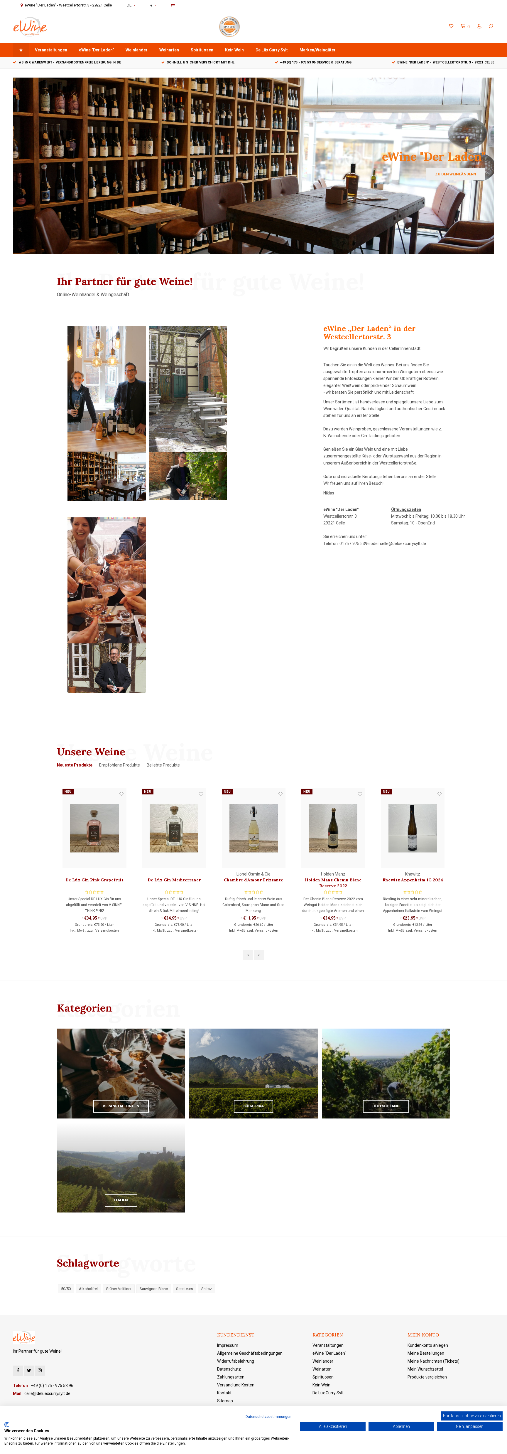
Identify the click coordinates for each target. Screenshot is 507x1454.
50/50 (66, 1289)
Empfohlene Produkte (119, 765)
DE (129, 5)
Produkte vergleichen (427, 1377)
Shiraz (206, 1289)
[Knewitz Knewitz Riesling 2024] (413, 828)
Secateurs (184, 1289)
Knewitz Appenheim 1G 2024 (333, 880)
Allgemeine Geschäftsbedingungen (250, 1353)
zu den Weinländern (455, 174)
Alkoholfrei (88, 1289)
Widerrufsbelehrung (235, 1361)
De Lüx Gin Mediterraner (94, 880)
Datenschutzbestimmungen (268, 1417)
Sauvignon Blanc (154, 1289)
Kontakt (224, 1393)
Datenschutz (229, 1369)
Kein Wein (234, 50)
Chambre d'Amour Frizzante (174, 880)
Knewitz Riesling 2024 (412, 880)
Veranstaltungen (51, 50)
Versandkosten (107, 931)
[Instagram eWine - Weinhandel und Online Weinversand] (40, 1371)
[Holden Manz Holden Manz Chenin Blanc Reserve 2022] (253, 828)
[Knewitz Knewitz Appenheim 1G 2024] (333, 828)
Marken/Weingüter (318, 50)
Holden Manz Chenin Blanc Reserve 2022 (253, 882)
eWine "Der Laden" (96, 50)
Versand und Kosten (235, 1385)
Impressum (227, 1345)
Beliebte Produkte (163, 765)
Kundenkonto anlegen (428, 1345)
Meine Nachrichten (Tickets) (433, 1361)
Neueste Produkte (74, 765)
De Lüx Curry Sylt (272, 50)
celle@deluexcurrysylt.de (403, 543)
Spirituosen (202, 50)
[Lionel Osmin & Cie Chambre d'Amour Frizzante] (174, 828)
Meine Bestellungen (426, 1353)
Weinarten (169, 50)
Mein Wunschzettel (425, 1369)
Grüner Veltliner (118, 1289)
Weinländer (137, 50)
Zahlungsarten (230, 1377)
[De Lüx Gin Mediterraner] (94, 828)
